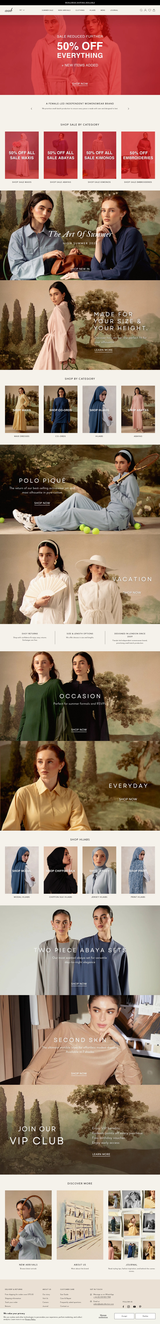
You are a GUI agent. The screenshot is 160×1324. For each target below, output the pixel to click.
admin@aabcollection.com (103, 1304)
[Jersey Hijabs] (99, 870)
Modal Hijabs (22, 897)
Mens (103, 10)
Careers (46, 1302)
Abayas (138, 436)
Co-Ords (60, 436)
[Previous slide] (31, 109)
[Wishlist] (149, 10)
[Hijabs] (99, 409)
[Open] (145, 10)
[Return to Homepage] (9, 10)
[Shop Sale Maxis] (22, 155)
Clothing (80, 10)
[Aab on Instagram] (128, 1306)
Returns (8, 1306)
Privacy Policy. (30, 1319)
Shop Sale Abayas (60, 182)
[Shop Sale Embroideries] (138, 155)
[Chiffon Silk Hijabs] (60, 870)
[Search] (141, 10)
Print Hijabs (138, 897)
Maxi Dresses (22, 436)
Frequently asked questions (70, 1302)
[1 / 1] (80, 50)
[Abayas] (138, 409)
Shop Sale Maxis (21, 182)
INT (21, 10)
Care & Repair (65, 1298)
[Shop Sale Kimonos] (99, 155)
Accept (124, 1316)
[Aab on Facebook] (123, 1307)
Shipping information (13, 1298)
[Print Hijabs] (138, 870)
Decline (145, 1316)
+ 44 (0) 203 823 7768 (102, 1297)
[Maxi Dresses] (22, 409)
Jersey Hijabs (99, 897)
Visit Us (45, 1298)
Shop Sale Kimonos (99, 182)
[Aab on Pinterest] (140, 1306)
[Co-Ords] (60, 409)
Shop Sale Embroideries (138, 182)
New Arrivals (64, 10)
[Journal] (131, 1225)
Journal (114, 10)
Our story (46, 1294)
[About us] (80, 1225)
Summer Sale (47, 10)
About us (80, 1264)
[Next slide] (128, 109)
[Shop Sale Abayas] (60, 155)
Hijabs (93, 10)
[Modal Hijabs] (22, 870)
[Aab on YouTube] (134, 1307)
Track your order (11, 1302)
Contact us (64, 1306)
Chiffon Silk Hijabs (60, 897)
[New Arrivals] (28, 1225)
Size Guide (64, 1294)
